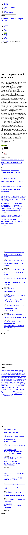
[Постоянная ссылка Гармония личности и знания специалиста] (12, 186)
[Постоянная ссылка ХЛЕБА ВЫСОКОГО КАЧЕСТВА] (13, 314)
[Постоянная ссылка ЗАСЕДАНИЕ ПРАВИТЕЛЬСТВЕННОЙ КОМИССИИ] (15, 501)
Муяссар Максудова (18, 377)
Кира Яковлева (23, 376)
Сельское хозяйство (9, 12)
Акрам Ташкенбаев (15, 370)
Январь (5, 23)
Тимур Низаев (20, 389)
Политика (6, 1)
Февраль (6, 25)
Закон (5, 8)
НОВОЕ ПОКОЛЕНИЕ (11, 432)
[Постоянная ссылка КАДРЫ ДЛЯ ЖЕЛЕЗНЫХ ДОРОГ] (10, 178)
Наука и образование (9, 6)
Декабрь (6, 38)
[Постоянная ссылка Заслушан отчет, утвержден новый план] (14, 484)
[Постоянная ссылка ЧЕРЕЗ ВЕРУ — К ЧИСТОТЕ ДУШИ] (14, 269)
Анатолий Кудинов (9, 371)
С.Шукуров (3, 389)
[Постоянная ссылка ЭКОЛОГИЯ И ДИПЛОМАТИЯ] (10, 170)
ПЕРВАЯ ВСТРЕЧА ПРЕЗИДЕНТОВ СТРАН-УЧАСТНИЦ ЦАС (12, 463)
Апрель (5, 27)
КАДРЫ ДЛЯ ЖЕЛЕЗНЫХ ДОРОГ (12, 181)
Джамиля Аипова (19, 374)
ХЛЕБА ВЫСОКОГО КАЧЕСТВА (15, 317)
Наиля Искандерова (18, 380)
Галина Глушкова (11, 374)
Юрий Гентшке (17, 394)
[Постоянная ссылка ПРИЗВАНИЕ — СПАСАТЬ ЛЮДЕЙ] (14, 252)
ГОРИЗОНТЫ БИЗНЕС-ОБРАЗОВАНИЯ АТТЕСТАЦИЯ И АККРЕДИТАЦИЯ (12, 221)
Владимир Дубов (20, 373)
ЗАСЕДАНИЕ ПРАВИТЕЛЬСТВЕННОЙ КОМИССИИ (12, 505)
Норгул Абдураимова (11, 385)
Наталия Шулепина (5, 382)
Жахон (5, 376)
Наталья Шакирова (13, 384)
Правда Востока (13, 387)
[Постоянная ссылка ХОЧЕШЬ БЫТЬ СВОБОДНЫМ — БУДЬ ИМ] (15, 279)
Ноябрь (5, 37)
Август (5, 33)
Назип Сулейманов (9, 379)
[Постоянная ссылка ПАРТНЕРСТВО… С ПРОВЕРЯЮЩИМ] (15, 437)
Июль (5, 31)
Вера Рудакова (12, 373)
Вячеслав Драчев (4, 374)
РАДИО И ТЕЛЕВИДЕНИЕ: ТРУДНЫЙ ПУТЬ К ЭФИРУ (13, 300)
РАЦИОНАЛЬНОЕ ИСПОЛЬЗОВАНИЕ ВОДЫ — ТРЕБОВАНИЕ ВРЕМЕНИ (13, 451)
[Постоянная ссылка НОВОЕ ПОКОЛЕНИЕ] (10, 429)
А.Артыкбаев (3, 370)
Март (5, 26)
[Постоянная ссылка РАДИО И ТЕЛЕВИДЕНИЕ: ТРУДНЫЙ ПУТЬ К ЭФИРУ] (15, 297)
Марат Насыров (8, 377)
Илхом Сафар (10, 376)
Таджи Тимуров (11, 389)
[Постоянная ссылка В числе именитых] (9, 288)
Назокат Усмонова (6, 380)
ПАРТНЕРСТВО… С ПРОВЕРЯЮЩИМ (11, 440)
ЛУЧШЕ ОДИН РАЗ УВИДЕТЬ (14, 495)
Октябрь (6, 35)
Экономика (6, 3)
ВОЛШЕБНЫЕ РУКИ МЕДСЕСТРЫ (11, 309)
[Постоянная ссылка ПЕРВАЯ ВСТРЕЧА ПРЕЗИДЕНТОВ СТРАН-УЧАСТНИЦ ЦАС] (15, 458)
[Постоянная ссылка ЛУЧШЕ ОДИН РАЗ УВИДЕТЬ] (12, 492)
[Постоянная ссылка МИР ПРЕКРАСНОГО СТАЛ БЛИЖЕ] (14, 260)
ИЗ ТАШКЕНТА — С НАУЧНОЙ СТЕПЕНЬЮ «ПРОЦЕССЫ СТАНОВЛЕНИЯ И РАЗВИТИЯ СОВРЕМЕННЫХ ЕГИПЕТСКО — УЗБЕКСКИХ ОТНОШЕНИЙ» (12, 207)
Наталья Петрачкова (14, 382)
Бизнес (5, 11)
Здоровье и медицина (9, 7)
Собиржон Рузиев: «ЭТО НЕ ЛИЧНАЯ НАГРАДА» (13, 478)
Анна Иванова (23, 371)
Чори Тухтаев (19, 392)
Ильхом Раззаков (17, 376)
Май (5, 29)
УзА (15, 392)
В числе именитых (10, 291)
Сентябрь (6, 34)
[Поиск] (1, 15)
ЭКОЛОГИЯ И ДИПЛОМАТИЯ (11, 173)
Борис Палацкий (4, 373)
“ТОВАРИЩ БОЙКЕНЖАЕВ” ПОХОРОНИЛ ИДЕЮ (14, 326)
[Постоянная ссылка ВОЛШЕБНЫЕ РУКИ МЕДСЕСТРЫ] (14, 305)
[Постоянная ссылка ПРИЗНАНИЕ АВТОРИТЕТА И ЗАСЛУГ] (12, 160)
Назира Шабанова (21, 379)
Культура (6, 4)
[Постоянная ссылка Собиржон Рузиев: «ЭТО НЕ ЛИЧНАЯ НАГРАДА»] (15, 475)
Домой (2, 41)
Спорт (5, 10)
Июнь (5, 30)
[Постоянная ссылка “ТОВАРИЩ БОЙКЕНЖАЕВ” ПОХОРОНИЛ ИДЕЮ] (15, 323)
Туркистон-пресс (7, 392)
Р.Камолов (22, 387)
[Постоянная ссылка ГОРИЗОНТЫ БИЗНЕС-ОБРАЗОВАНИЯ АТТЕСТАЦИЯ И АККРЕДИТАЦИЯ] (14, 216)
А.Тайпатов (8, 370)
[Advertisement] (14, 57)
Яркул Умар (10, 395)
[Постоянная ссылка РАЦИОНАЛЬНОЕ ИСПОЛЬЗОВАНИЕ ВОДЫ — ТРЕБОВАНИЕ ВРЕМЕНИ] (15, 447)
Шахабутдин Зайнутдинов (6, 394)
